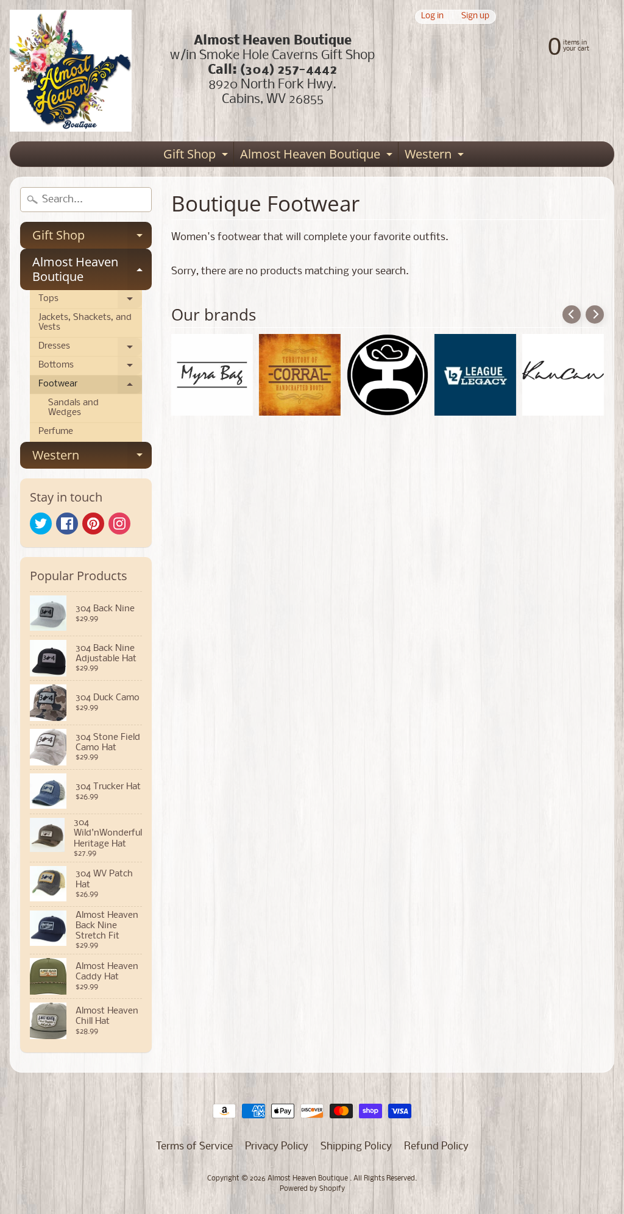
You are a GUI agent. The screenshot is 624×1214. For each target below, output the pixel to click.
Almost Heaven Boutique (317, 156)
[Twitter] (41, 523)
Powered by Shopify (312, 1189)
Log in (432, 17)
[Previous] (571, 314)
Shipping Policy (356, 1146)
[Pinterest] (93, 523)
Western (436, 156)
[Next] (595, 314)
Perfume (55, 431)
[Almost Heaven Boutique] (71, 71)
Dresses (90, 349)
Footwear (90, 387)
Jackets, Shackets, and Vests (85, 322)
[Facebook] (67, 523)
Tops (90, 301)
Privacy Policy (276, 1146)
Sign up (475, 17)
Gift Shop (197, 156)
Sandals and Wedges (73, 408)
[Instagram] (119, 523)
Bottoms (90, 368)
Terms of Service (194, 1146)
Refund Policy (436, 1146)
